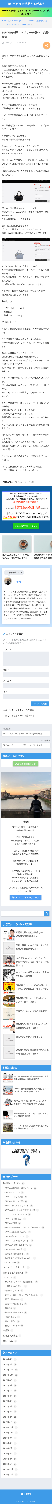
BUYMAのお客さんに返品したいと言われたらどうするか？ (32, 1026)
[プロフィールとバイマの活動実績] (26, 1008)
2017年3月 (9, 1412)
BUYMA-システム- (14, 1192)
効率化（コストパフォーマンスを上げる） (23, 1295)
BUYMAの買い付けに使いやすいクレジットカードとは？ (32, 1000)
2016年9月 (9, 1438)
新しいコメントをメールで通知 (19, 710)
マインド (10, 1277)
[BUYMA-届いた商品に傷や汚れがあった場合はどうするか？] (26, 1046)
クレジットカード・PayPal (17, 1214)
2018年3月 (9, 1364)
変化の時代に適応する (15, 1304)
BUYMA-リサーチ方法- (25, 482)
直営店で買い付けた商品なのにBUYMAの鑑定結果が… (30, 934)
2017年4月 (9, 1406)
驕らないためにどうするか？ (29, 1037)
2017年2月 (9, 1417)
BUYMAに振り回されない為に (19, 1241)
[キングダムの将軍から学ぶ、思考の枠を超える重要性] (26, 969)
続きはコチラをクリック (26, 526)
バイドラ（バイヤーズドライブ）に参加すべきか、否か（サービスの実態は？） (32, 962)
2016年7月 (9, 1448)
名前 (6, 670)
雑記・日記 (10, 1341)
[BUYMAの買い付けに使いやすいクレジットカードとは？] (26, 995)
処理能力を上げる (13, 1291)
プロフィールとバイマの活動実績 (31, 1011)
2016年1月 (9, 1464)
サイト (6, 692)
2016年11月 (10, 1427)
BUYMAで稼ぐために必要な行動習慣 (21, 1210)
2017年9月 (9, 1380)
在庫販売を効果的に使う (16, 1254)
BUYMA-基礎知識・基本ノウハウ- (20, 1188)
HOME (28, 1494)
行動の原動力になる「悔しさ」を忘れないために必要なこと (32, 947)
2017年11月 (10, 1370)
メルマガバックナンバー (15, 1267)
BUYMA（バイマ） (14, 1183)
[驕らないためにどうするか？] (26, 1033)
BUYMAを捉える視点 (15, 1249)
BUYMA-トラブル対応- (16, 1197)
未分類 (7, 1330)
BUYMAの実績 (12, 1223)
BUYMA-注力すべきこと (16, 1236)
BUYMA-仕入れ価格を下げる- (18, 1206)
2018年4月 (9, 1359)
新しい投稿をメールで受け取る (19, 716)
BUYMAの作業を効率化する (18, 1245)
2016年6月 (9, 1453)
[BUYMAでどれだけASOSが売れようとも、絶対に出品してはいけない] (26, 982)
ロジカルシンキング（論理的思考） (21, 1282)
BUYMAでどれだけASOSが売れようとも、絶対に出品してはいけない (32, 987)
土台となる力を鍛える (15, 1273)
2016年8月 (9, 1443)
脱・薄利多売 (12, 1262)
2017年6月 (9, 1396)
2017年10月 (10, 1375)
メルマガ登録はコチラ (25, 764)
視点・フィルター (14, 1326)
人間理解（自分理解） (15, 1286)
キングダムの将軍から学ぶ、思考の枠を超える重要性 (32, 974)
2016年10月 (10, 1432)
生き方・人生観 (11, 1335)
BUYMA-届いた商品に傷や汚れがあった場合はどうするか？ (32, 1052)
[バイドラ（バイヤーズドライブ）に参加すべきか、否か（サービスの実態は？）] (26, 955)
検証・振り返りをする (15, 1312)
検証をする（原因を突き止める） (20, 1258)
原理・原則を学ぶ (13, 1299)
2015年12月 (10, 1469)
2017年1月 (9, 1422)
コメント (7, 650)
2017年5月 (9, 1401)
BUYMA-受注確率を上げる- (17, 1232)
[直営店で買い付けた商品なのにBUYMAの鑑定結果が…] (26, 929)
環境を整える (12, 1317)
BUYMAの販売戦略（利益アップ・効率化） (24, 1227)
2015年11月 (10, 1474)
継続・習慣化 (12, 1321)
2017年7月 (9, 1391)
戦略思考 (10, 1308)
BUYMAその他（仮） (15, 1219)
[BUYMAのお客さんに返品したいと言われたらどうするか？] (26, 1020)
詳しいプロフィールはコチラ (25, 897)
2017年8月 (9, 1385)
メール (7, 681)
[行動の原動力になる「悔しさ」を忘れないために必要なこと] (26, 942)
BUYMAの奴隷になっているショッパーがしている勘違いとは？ (26, 12)
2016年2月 (9, 1459)
